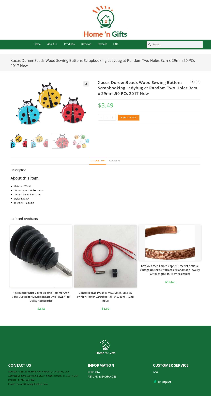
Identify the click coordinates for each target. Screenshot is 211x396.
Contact (102, 44)
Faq (155, 372)
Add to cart (128, 117)
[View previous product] (192, 82)
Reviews (86, 44)
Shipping (94, 372)
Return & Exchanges (102, 376)
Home (37, 44)
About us (52, 44)
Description (98, 160)
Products (69, 44)
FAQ (115, 44)
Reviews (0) (114, 160)
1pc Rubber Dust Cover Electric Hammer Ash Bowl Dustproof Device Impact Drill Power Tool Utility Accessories (41, 297)
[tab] (97, 161)
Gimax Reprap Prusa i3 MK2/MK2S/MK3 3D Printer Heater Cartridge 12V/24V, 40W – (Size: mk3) (105, 297)
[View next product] (198, 82)
